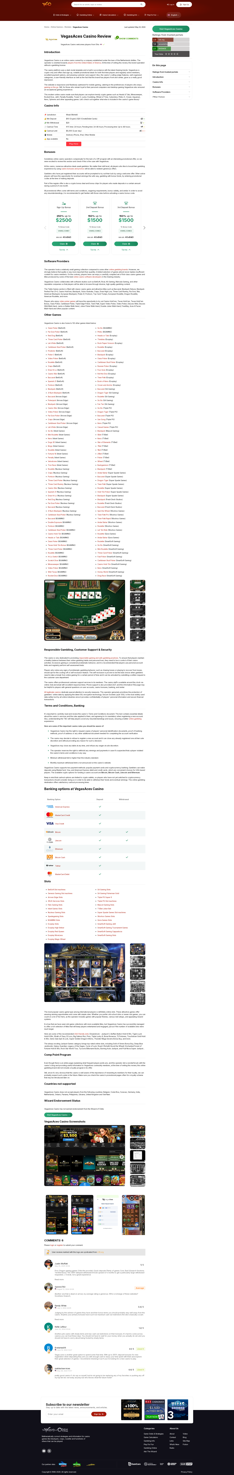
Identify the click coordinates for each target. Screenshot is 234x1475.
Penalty (51, 457)
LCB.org (100, 1252)
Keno (50, 438)
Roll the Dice (103, 374)
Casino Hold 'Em (54, 534)
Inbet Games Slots (55, 909)
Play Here (73, 144)
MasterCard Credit (62, 815)
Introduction (158, 77)
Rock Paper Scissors (106, 343)
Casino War (52, 374)
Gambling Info (149, 1441)
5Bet (99, 435)
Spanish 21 (52, 381)
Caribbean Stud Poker (57, 347)
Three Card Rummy (55, 484)
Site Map (186, 1441)
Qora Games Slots (105, 920)
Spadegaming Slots (55, 916)
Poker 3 (51, 355)
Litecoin (58, 841)
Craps (50, 366)
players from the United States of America (84, 63)
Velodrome (52, 461)
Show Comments (127, 38)
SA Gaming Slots (104, 890)
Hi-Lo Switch (53, 557)
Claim (62, 244)
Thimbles (101, 339)
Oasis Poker (53, 328)
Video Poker (53, 358)
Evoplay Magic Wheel (56, 939)
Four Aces (102, 370)
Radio (172, 1448)
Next (143, 227)
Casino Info (158, 82)
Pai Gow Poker (54, 332)
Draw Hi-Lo (52, 370)
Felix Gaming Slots (55, 905)
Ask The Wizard (150, 1451)
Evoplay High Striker (56, 928)
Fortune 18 (52, 454)
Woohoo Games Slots (106, 916)
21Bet (100, 454)
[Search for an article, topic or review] (141, 4)
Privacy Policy (186, 1472)
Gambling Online (150, 1448)
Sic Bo (50, 431)
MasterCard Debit (62, 874)
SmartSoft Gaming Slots (107, 935)
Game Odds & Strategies (154, 1434)
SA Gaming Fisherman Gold (108, 893)
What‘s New (174, 1444)
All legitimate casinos (52, 692)
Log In (171, 4)
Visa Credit (59, 824)
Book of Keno (103, 381)
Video (185, 1434)
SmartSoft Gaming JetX (107, 924)
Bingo (50, 446)
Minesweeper (53, 564)
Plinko (100, 332)
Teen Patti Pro (103, 515)
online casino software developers (88, 277)
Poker (100, 457)
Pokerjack (52, 400)
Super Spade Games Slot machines (112, 912)
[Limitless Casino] (131, 1410)
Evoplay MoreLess (55, 935)
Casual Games (103, 427)
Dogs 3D (51, 442)
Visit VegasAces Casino (57, 1115)
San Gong (101, 419)
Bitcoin (58, 832)
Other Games (159, 97)
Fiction (185, 1444)
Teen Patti (102, 377)
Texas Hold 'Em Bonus (57, 545)
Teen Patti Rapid (104, 518)
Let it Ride (52, 343)
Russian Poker (103, 366)
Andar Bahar (102, 473)
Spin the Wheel (104, 511)
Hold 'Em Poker (104, 492)
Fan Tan (101, 404)
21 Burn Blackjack (55, 393)
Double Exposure (55, 522)
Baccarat (51, 377)
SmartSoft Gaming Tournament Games (113, 928)
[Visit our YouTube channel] (44, 1451)
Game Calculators (151, 1437)
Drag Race (102, 576)
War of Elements (104, 442)
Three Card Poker (55, 339)
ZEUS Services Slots (56, 901)
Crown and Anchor (105, 385)
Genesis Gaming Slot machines (60, 893)
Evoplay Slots (53, 924)
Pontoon (51, 385)
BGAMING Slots (54, 920)
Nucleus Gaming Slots (56, 912)
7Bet (99, 446)
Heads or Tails (53, 538)
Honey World (103, 572)
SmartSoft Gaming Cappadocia (110, 931)
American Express (62, 807)
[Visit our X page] (49, 1451)
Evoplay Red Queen (56, 931)
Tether (58, 866)
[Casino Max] (154, 1410)
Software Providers (161, 92)
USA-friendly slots (81, 1034)
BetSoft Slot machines (56, 890)
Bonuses (157, 87)
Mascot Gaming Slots (106, 905)
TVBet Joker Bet (104, 909)
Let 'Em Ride (102, 530)
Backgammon (103, 465)
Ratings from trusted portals (165, 72)
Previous (46, 227)
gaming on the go (51, 87)
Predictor (51, 351)
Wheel (100, 461)
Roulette (51, 362)
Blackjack (52, 389)
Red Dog (51, 336)
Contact (173, 1437)
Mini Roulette (53, 435)
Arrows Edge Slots (55, 897)
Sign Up (186, 4)
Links (172, 1441)
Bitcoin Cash (60, 857)
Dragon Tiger (103, 393)
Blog (184, 1437)
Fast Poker (102, 557)
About (172, 1434)
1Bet (99, 450)
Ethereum (59, 849)
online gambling (135, 719)
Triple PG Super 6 (105, 897)
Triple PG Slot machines (107, 901)
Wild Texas (52, 572)
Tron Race (52, 465)
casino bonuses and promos (72, 169)
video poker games (67, 301)
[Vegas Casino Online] (177, 1410)
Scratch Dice (53, 560)
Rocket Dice (53, 576)
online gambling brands (118, 269)
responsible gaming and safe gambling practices (98, 658)
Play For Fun (149, 1444)
